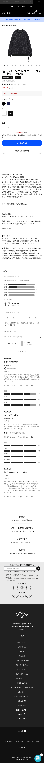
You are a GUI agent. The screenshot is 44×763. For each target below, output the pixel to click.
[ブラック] (4, 104)
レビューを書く (22, 84)
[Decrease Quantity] (4, 127)
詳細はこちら (13, 580)
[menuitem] (33, 12)
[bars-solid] (39, 12)
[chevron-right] (38, 568)
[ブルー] (9, 104)
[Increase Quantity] (8, 127)
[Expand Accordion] (27, 710)
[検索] (28, 12)
